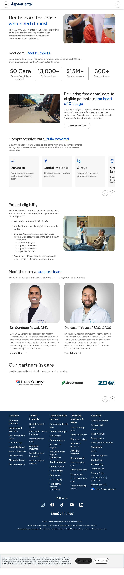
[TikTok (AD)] (62, 505)
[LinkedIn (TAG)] (81, 505)
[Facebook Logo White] (52, 505)
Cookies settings (101, 561)
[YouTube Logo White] (72, 505)
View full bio (18, 353)
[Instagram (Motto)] (42, 505)
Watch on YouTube (77, 125)
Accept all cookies (84, 561)
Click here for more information (28, 529)
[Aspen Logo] (22, 4)
